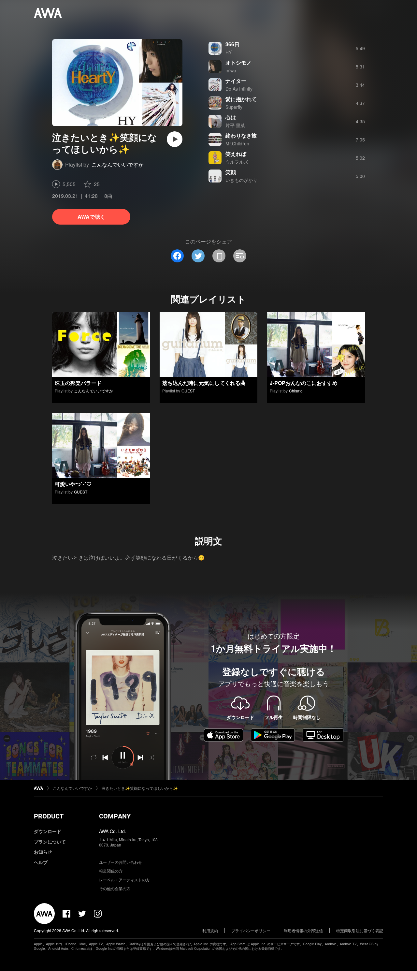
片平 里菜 (235, 125)
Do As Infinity (238, 88)
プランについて (50, 841)
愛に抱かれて (241, 99)
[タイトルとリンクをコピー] (218, 255)
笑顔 (230, 172)
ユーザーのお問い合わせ (120, 862)
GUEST (188, 390)
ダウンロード (47, 831)
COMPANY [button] (115, 816)
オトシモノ (238, 62)
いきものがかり (241, 180)
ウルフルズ (236, 161)
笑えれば (235, 153)
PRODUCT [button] (49, 816)
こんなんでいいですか (118, 164)
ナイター (235, 80)
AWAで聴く (91, 216)
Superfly (233, 107)
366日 (232, 44)
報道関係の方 (110, 871)
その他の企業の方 (114, 888)
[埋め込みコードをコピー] (239, 255)
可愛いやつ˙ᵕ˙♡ (73, 484)
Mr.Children (237, 143)
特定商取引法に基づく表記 (359, 930)
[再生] (174, 139)
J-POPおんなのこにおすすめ (304, 383)
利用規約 (210, 930)
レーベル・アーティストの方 (124, 879)
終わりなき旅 (241, 135)
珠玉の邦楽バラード (78, 383)
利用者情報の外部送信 (303, 930)
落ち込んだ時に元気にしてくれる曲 (204, 383)
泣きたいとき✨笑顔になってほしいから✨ (140, 788)
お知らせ (43, 851)
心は (230, 117)
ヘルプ (41, 862)
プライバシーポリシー (250, 930)
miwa (230, 70)
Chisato (296, 390)
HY (228, 52)
